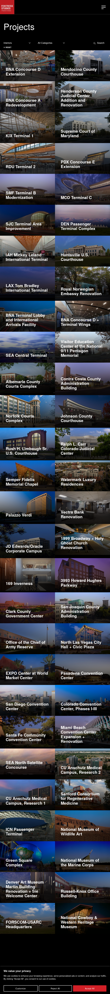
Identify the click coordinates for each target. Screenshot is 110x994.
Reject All (55, 988)
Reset (8, 47)
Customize (20, 988)
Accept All (90, 988)
